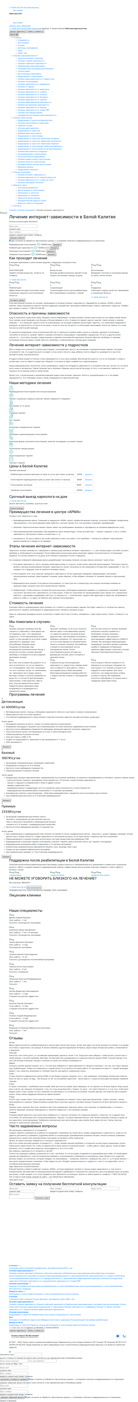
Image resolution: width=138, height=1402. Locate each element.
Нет (21, 1364)
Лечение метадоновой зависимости (33, 105)
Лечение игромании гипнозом (30, 182)
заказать (88, 474)
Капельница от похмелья (28, 195)
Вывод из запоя (20, 185)
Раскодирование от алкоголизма (32, 154)
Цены (20, 50)
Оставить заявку (17, 300)
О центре (17, 37)
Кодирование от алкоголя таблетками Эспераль (38, 138)
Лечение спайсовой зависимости (32, 63)
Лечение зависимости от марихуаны (33, 89)
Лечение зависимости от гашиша (32, 107)
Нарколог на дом (25, 125)
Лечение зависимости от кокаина (32, 94)
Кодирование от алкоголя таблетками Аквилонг (38, 144)
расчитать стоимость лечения (14, 1379)
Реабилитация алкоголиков (29, 133)
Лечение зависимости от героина (32, 100)
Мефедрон (45, 1320)
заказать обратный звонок (12, 1397)
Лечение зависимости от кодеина (32, 92)
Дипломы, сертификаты (28, 48)
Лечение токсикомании (28, 81)
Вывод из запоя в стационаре (30, 203)
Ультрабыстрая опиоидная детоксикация (35, 69)
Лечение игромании (22, 172)
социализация (15, 875)
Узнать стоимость (35, 31)
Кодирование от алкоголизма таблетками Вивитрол (40, 146)
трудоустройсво (57, 875)
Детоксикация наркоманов (29, 74)
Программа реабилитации (96, 1320)
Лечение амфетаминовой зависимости (34, 102)
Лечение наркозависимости (25, 56)
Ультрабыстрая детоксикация (106, 1304)
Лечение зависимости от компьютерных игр (37, 177)
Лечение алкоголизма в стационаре (33, 123)
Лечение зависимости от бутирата (33, 97)
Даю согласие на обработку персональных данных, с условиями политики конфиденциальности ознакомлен (58, 241)
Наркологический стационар (30, 58)
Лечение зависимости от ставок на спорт (36, 180)
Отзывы (21, 45)
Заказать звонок (17, 238)
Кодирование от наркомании (30, 76)
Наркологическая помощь (29, 198)
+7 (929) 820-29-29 (24, 7)
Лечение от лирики (26, 87)
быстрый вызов (34, 887)
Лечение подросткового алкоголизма (34, 159)
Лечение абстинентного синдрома (32, 151)
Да (16, 1364)
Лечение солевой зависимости (31, 61)
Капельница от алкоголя (28, 193)
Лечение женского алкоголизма (31, 162)
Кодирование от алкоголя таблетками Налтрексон (39, 141)
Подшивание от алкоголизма (30, 136)
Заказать (57, 244)
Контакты (17, 206)
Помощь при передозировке (30, 113)
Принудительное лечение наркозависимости (37, 115)
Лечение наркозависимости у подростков (36, 79)
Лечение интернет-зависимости (31, 175)
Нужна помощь (16, 508)
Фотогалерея (23, 43)
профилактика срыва (100, 875)
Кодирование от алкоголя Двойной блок (35, 120)
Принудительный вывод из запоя (32, 201)
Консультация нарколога (28, 128)
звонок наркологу (17, 31)
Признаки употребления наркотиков (24, 1320)
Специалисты (23, 40)
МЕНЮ (13, 35)
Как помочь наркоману (60, 1320)
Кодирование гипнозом (28, 169)
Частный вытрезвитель (28, 188)
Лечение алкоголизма (22, 118)
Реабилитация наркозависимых (31, 66)
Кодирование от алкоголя (29, 131)
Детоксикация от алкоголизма (31, 190)
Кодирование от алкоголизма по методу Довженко (40, 149)
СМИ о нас (22, 53)
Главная (12, 210)
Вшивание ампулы (25, 167)
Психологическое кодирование (31, 157)
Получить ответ (42, 1198)
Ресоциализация (78, 1320)
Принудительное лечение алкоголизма (34, 164)
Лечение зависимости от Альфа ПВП (33, 110)
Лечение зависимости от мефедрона (33, 84)
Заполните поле (16, 1180)
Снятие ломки (24, 71)
